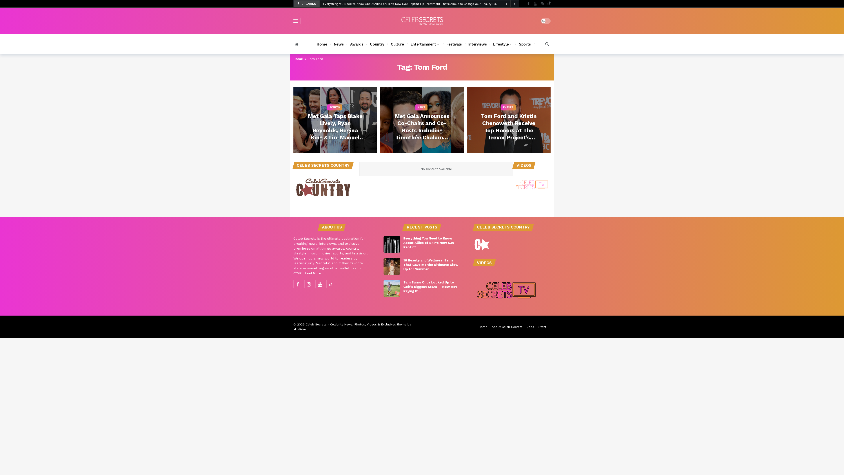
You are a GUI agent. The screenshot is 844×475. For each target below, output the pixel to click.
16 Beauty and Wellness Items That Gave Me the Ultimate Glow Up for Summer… (430, 264)
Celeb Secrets (316, 324)
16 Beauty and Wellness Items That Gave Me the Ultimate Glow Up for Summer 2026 (383, 3)
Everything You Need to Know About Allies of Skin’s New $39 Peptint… (428, 242)
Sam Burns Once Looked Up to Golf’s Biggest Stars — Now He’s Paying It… (430, 286)
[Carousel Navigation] (510, 3)
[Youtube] (535, 4)
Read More (312, 273)
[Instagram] (542, 4)
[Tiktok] (549, 4)
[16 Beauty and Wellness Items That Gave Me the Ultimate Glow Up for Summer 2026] (392, 266)
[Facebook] (528, 4)
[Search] (547, 44)
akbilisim (299, 329)
